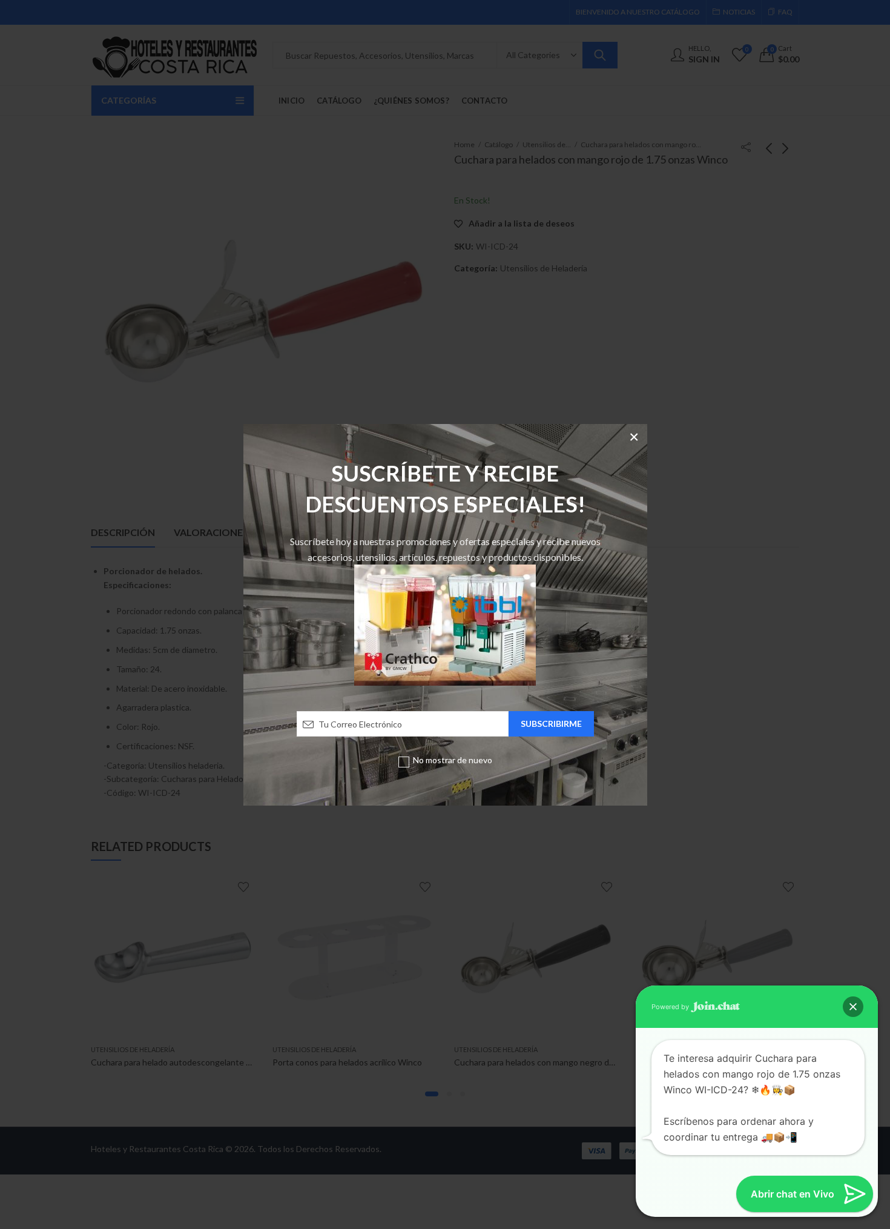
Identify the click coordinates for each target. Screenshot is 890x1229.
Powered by (671, 1006)
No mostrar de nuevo (452, 760)
